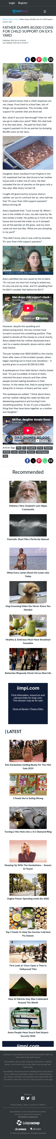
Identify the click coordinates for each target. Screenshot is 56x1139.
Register (23, 3)
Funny (11, 19)
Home (5, 19)
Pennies (31, 452)
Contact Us (33, 1105)
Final (40, 448)
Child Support (42, 452)
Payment (48, 448)
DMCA (42, 1105)
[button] (27, 59)
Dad (5, 456)
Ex (24, 448)
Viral (16, 19)
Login (12, 3)
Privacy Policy (16, 1105)
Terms (25, 1105)
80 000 (6, 452)
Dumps (22, 452)
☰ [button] (44, 11)
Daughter (31, 448)
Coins (14, 452)
